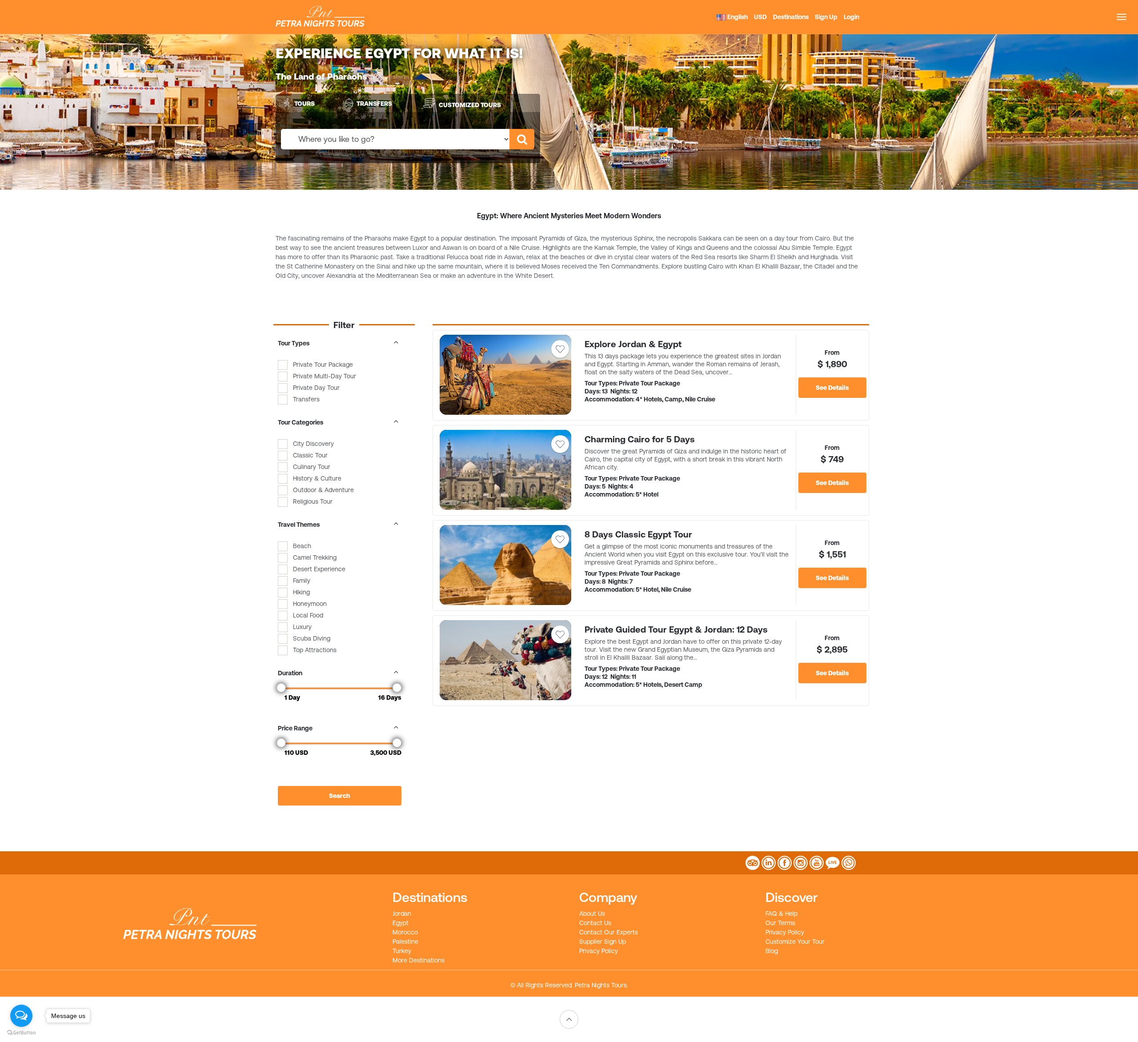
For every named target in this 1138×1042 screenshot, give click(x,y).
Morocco (405, 932)
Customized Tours (470, 104)
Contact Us (595, 922)
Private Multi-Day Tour (324, 376)
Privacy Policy (598, 950)
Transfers (374, 103)
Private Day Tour (316, 387)
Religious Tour (313, 501)
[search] (521, 139)
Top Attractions (315, 649)
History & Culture (317, 478)
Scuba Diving (312, 638)
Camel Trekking (315, 557)
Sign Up (826, 16)
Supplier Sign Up (602, 941)
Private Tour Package (323, 364)
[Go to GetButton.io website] (21, 1033)
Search (339, 795)
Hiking (301, 592)
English (737, 16)
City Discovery (313, 443)
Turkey (402, 950)
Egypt (401, 922)
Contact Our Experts (608, 932)
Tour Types (293, 343)
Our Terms (780, 922)
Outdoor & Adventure (323, 489)
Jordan (402, 913)
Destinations (791, 16)
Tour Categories (300, 422)
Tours (304, 103)
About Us (592, 913)
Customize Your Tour (795, 941)
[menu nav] (1121, 16)
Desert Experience (319, 569)
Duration (290, 673)
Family (302, 580)
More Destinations (419, 960)
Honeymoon (310, 603)
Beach (302, 545)
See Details (832, 387)
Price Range (295, 728)
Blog (771, 950)
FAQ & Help (781, 913)
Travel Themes (299, 524)
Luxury (302, 626)
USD (760, 16)
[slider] (281, 687)
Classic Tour (310, 455)
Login (851, 16)
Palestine (405, 941)
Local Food (308, 615)
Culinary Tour (312, 466)
